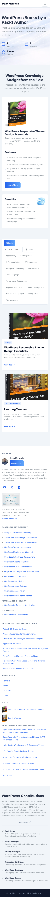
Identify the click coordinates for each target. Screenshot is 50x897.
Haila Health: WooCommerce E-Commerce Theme (23, 745)
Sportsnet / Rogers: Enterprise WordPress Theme (23, 769)
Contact (6, 695)
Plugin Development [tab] (14, 287)
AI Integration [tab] (26, 256)
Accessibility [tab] (11, 256)
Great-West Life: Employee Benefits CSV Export (23, 639)
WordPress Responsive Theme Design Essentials (24, 349)
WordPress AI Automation (14, 591)
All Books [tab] (9, 243)
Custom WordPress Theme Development (21, 542)
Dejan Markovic (10, 3)
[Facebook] (4, 487)
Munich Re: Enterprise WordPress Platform (20, 757)
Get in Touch (16, 463)
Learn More (12, 185)
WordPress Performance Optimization (19, 605)
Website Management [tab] (15, 294)
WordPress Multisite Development (18, 567)
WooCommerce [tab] (12, 300)
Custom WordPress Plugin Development (20, 537)
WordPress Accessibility (14, 581)
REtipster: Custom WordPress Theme (18, 763)
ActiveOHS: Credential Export (15, 629)
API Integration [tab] (31, 262)
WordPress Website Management (17, 547)
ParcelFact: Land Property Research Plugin (20, 656)
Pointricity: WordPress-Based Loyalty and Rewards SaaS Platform (24, 662)
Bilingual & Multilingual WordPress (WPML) (21, 571)
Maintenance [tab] (33, 268)
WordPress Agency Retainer (15, 586)
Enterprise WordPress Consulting (17, 533)
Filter (31, 249)
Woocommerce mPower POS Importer (18, 668)
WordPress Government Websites (18, 596)
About (5, 686)
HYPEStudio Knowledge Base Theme (18, 751)
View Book (8, 365)
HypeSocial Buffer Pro (12, 643)
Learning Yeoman (15, 409)
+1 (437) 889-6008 (9, 518)
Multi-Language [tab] (12, 275)
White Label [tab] (33, 294)
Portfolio (6, 681)
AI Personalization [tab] (13, 262)
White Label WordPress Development (19, 557)
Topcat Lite (7, 775)
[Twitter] (12, 487)
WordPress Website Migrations (16, 562)
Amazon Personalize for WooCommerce (19, 634)
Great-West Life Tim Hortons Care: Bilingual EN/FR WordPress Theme (24, 738)
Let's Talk (7, 690)
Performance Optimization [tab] (16, 281)
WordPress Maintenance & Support (18, 552)
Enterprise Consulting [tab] (15, 268)
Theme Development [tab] (35, 287)
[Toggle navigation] (45, 4)
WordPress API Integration (15, 576)
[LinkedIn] (19, 487)
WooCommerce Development (16, 615)
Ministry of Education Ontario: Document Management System (25, 649)
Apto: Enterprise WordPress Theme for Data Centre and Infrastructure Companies (24, 731)
